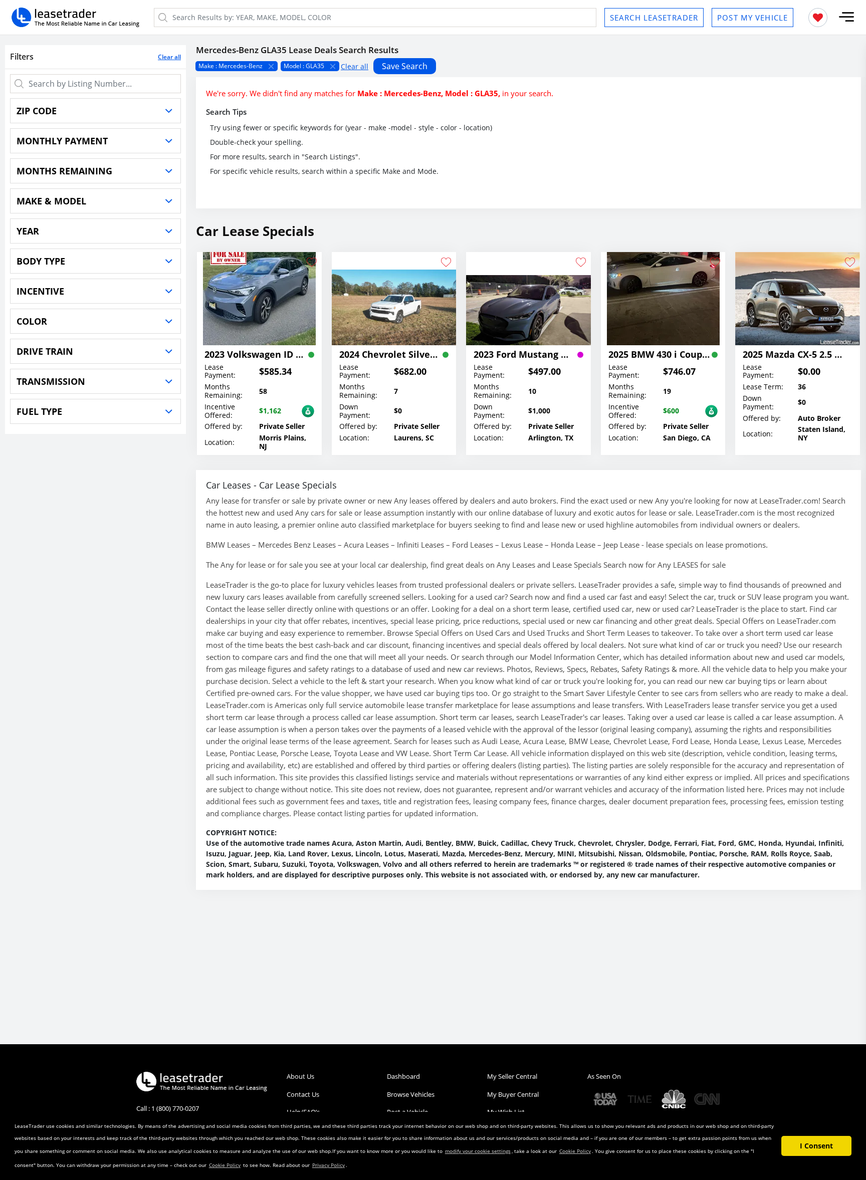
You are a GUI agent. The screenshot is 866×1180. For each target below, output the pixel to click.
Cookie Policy (575, 1150)
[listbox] (528, 66)
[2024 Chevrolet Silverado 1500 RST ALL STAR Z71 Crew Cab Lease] (394, 298)
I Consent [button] (816, 1145)
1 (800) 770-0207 (175, 1108)
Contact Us (303, 1094)
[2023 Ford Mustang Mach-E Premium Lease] (528, 298)
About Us (300, 1076)
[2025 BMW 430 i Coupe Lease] (663, 298)
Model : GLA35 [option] (304, 66)
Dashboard (403, 1076)
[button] (846, 17)
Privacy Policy (328, 1164)
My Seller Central (512, 1076)
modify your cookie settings (478, 1150)
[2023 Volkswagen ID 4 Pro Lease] (259, 298)
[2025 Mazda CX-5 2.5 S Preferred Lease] (797, 298)
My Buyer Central (513, 1094)
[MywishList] (818, 18)
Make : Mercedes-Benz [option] (230, 66)
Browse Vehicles (411, 1094)
